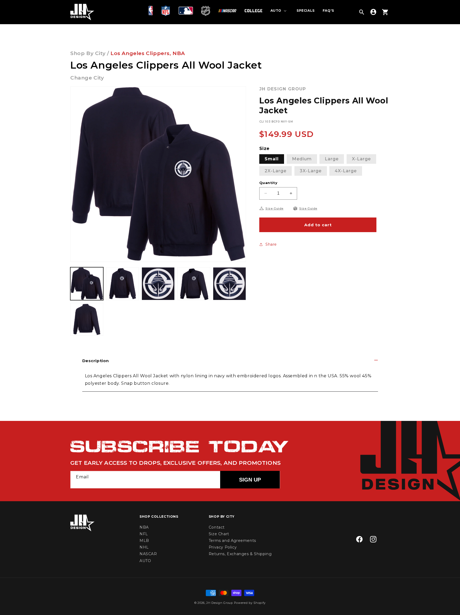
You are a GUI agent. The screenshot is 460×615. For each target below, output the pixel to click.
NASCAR (148, 553)
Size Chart (219, 534)
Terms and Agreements (232, 540)
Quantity (268, 183)
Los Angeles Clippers (140, 53)
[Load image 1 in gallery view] (86, 283)
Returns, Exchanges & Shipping (240, 553)
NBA (178, 53)
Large (332, 158)
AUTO (145, 560)
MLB (144, 540)
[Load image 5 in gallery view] (229, 283)
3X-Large (311, 170)
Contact (217, 527)
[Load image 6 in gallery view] (86, 319)
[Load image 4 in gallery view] (193, 283)
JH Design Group (219, 603)
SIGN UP (250, 480)
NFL (143, 534)
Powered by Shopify (250, 603)
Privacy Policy (223, 547)
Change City (87, 78)
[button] (151, 10)
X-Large (361, 158)
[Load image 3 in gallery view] (158, 283)
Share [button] (271, 244)
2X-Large (275, 170)
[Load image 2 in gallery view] (122, 283)
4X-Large (346, 170)
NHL (144, 547)
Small (272, 158)
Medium (302, 158)
